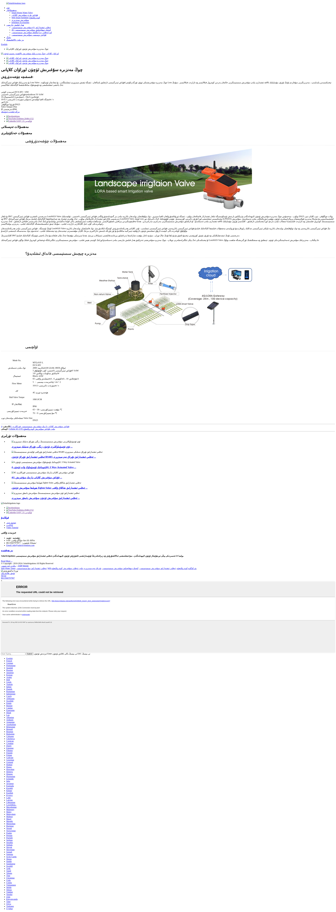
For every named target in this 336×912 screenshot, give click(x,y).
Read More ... (6, 561)
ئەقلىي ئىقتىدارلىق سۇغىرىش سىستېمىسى (158, 568)
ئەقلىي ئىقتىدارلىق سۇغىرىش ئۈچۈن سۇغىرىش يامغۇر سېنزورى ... (46, 498)
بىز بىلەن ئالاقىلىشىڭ (15, 40)
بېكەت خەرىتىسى (8, 566)
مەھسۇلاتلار (11, 10)
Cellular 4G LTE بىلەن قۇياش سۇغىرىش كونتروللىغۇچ (32, 429)
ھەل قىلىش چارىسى (15, 25)
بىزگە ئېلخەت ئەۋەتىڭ (10, 112)
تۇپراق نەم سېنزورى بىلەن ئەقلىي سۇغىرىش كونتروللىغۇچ (76, 568)
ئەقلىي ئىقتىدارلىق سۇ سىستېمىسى (31, 568)
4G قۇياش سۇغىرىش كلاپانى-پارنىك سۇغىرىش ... (37, 477)
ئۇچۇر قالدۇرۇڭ (8, 573)
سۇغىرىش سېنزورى (20, 20)
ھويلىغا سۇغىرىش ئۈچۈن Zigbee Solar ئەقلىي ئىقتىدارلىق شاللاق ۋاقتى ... (50, 487)
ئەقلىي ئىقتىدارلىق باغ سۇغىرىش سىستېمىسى (31, 27)
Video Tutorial (12, 527)
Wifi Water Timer (8, 568)
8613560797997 (8, 578)
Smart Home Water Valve (22, 13)
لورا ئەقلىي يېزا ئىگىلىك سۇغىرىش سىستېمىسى (32, 32)
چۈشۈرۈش (11, 523)
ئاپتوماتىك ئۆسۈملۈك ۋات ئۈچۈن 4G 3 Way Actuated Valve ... (44, 467)
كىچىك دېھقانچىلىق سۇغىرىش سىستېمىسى (120, 568)
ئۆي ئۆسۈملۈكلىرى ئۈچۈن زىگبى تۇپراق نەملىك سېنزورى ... (42, 446)
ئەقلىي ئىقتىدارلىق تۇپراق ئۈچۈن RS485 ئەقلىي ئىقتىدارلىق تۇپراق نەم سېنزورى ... (54, 457)
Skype (3, 576)
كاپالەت (9, 525)
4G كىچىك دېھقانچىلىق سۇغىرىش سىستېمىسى (31, 30)
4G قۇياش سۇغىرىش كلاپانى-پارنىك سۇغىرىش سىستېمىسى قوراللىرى (35, 426)
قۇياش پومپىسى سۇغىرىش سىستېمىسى (29, 35)
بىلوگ (8, 37)
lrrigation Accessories (20, 22)
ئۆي (8, 8)
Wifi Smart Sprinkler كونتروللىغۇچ (26, 18)
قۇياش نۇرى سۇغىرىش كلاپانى (25, 15)
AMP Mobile (23, 566)
